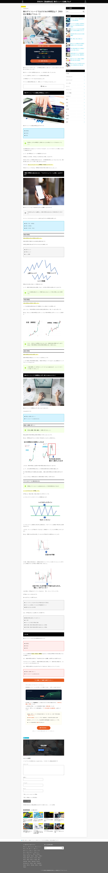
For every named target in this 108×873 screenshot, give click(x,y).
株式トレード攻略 (28, 840)
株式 (30, 861)
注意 (32, 863)
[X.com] (46, 750)
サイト (24, 788)
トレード (32, 850)
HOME (23, 840)
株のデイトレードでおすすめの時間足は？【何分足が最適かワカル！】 (77, 30)
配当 (41, 865)
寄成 (28, 857)
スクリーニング (38, 846)
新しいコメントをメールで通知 (30, 794)
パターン (32, 852)
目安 (35, 863)
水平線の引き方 (26, 863)
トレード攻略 (26, 852)
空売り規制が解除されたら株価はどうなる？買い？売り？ (77, 49)
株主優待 (25, 861)
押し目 (32, 859)
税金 (25, 865)
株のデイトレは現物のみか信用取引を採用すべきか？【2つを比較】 (77, 44)
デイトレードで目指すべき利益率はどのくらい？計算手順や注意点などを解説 (77, 25)
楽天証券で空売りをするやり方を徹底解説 (77, 34)
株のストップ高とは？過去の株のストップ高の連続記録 (77, 19)
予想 (35, 854)
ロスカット (68, 96)
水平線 (67, 115)
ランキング (37, 852)
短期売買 (39, 863)
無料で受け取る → (44, 727)
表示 (46, 86)
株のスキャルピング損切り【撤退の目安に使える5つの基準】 (77, 59)
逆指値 (33, 865)
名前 (24, 777)
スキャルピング (69, 76)
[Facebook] (41, 750)
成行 (39, 857)
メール (25, 782)
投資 (28, 859)
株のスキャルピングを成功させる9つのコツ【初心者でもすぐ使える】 (77, 64)
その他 (67, 73)
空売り (67, 118)
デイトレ (36, 848)
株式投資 (34, 861)
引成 (36, 857)
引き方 (32, 857)
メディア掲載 (68, 92)
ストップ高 (68, 83)
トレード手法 (37, 850)
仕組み (39, 854)
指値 (67, 105)
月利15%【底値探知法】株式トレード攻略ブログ (54, 1)
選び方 (37, 865)
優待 (67, 99)
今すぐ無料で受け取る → (43, 60)
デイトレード (23, 6)
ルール (25, 854)
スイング (25, 846)
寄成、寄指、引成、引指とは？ (76, 38)
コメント (25, 764)
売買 (25, 857)
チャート (68, 86)
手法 (67, 102)
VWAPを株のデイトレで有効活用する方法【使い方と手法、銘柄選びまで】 (77, 55)
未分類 (67, 109)
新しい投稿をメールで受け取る (30, 797)
